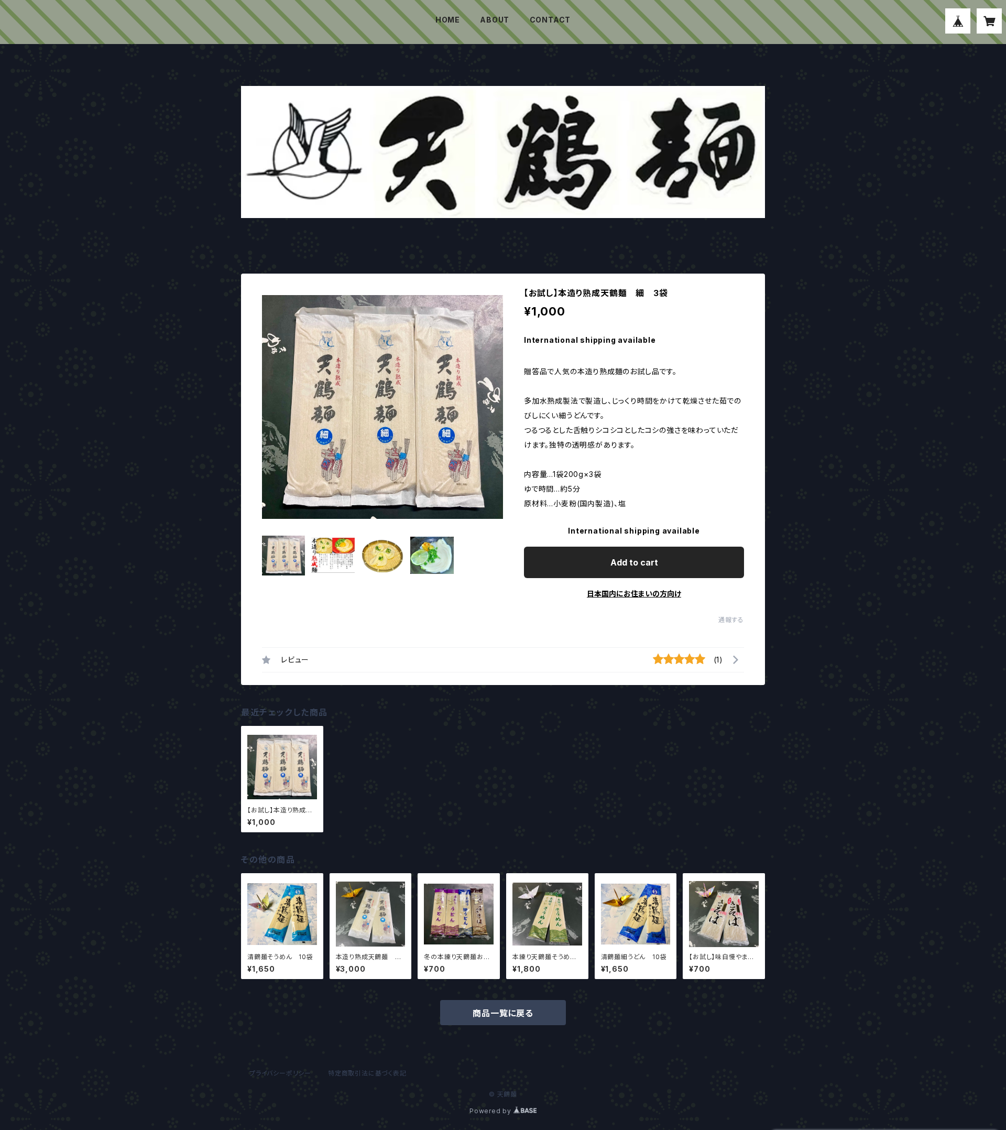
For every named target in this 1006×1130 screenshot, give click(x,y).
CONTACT (550, 19)
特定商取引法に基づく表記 (367, 1073)
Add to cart (634, 562)
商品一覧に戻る (503, 1013)
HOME (447, 19)
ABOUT (494, 19)
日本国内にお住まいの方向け (634, 593)
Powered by (491, 1111)
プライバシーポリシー (280, 1073)
